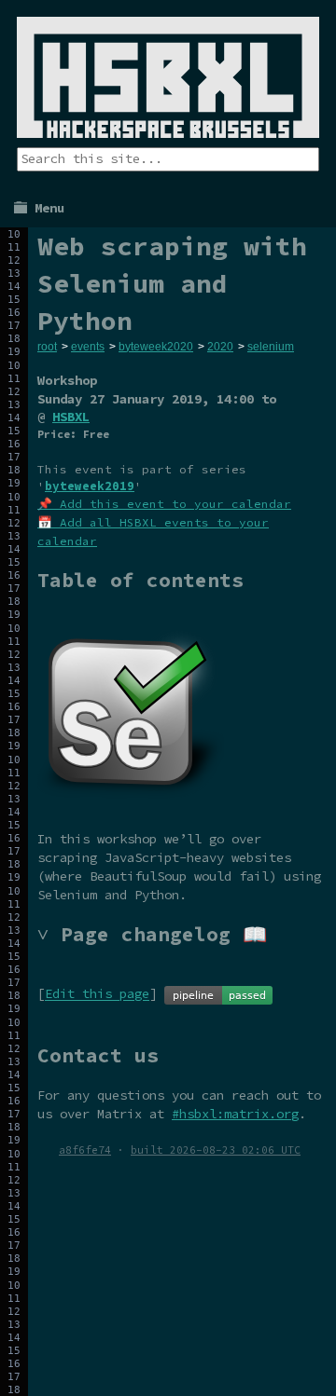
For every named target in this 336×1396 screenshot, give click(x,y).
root (47, 346)
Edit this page (97, 994)
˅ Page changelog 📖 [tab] (152, 934)
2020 (220, 346)
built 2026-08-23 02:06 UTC (216, 1149)
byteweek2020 (156, 346)
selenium (270, 346)
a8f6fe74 (85, 1149)
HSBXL (71, 416)
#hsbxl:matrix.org (235, 1113)
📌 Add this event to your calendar (164, 504)
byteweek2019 (89, 486)
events (88, 346)
